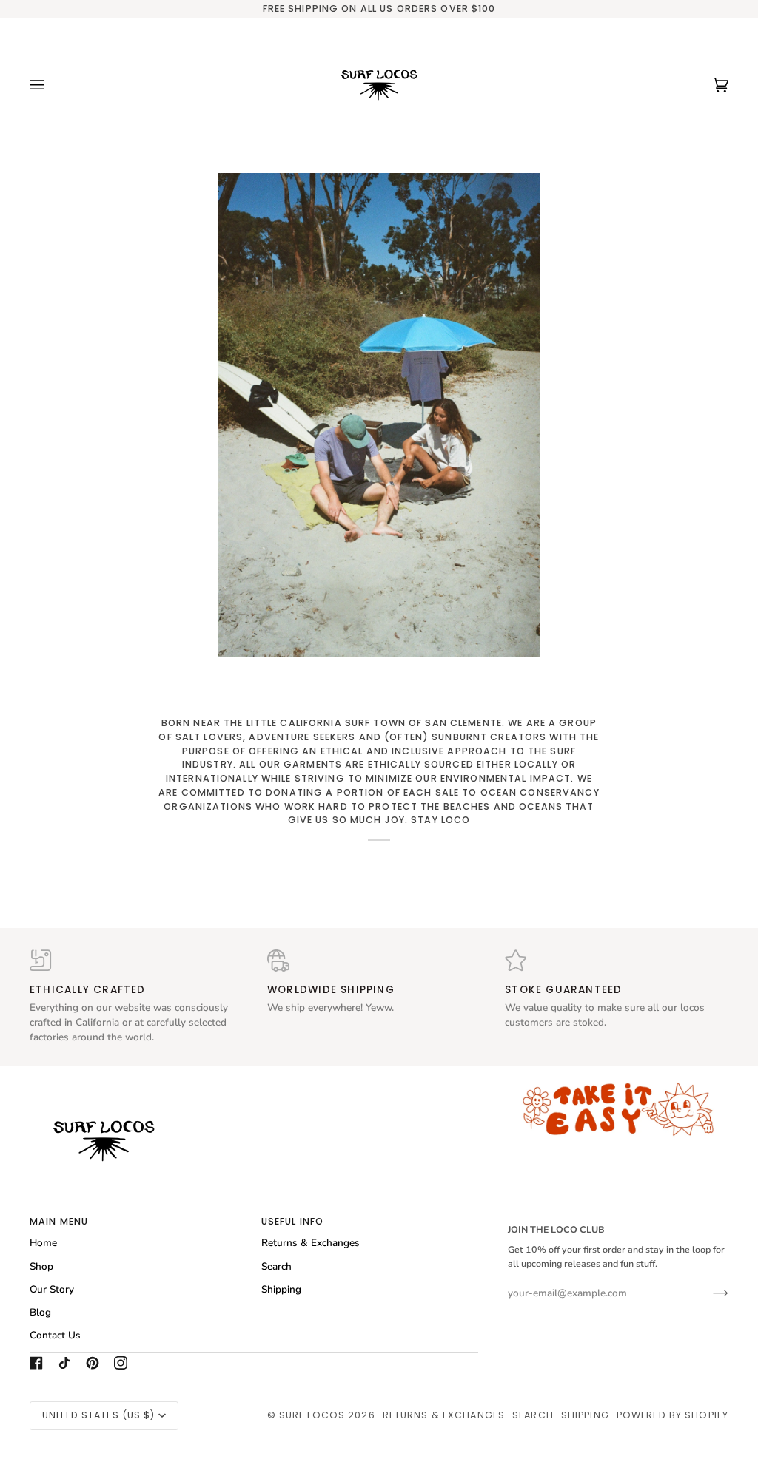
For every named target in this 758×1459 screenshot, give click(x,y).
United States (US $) (98, 1415)
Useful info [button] (292, 1221)
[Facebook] (36, 1363)
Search (276, 1266)
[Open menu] (52, 85)
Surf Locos (312, 1415)
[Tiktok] (64, 1363)
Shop (41, 1266)
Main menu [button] (59, 1221)
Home (43, 1243)
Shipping (281, 1289)
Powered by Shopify (672, 1415)
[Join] (708, 1292)
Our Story (52, 1289)
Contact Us (55, 1335)
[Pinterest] (92, 1363)
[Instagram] (120, 1363)
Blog (40, 1312)
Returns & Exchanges (310, 1243)
